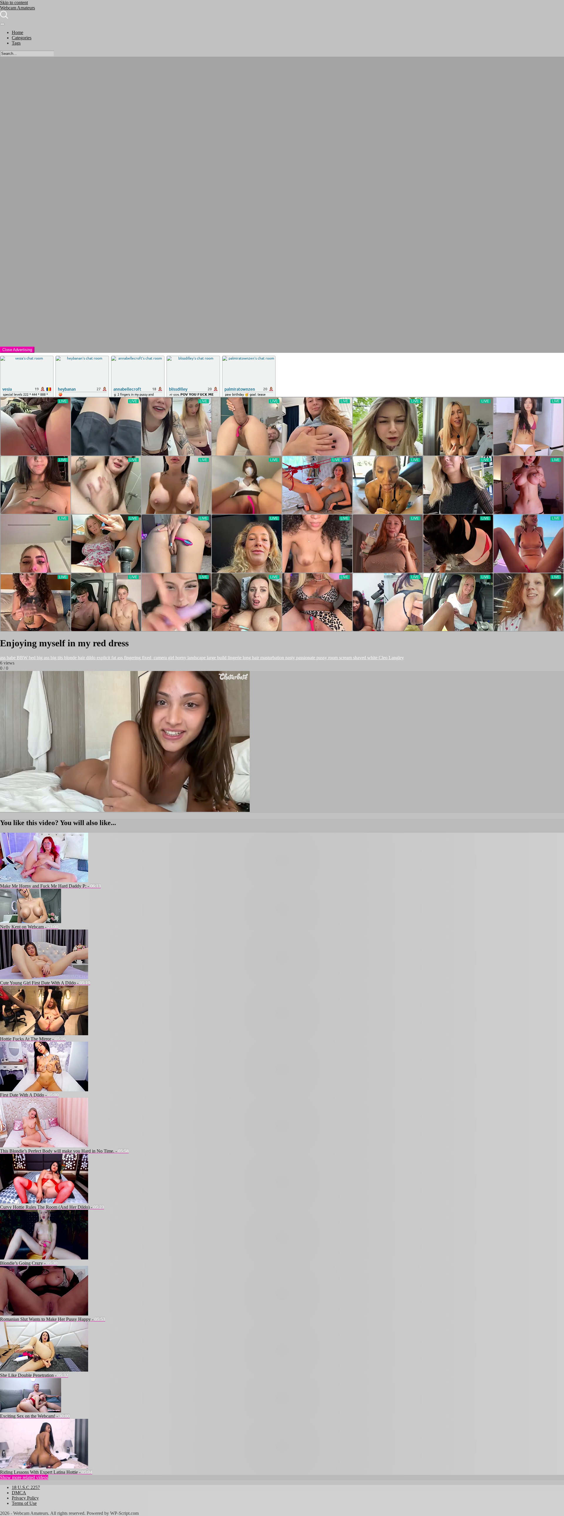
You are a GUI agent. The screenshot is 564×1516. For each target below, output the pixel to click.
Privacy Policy (25, 1497)
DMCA (19, 1492)
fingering (132, 657)
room (332, 657)
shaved (359, 657)
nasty (289, 657)
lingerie (233, 657)
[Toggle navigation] (2, 24)
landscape (196, 657)
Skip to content (14, 2)
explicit (102, 657)
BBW (22, 657)
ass (3, 657)
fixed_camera (154, 657)
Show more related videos (24, 1477)
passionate (305, 657)
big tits (56, 657)
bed (32, 657)
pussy (321, 657)
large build (216, 657)
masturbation (271, 657)
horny (180, 657)
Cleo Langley (390, 657)
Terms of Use (24, 1503)
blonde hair (74, 657)
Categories (21, 37)
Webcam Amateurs (17, 7)
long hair (250, 657)
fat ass (116, 657)
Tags (16, 43)
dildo (90, 657)
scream (345, 657)
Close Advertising (17, 350)
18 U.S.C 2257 (26, 1487)
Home (17, 32)
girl (170, 657)
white (371, 657)
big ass (42, 657)
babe (11, 657)
